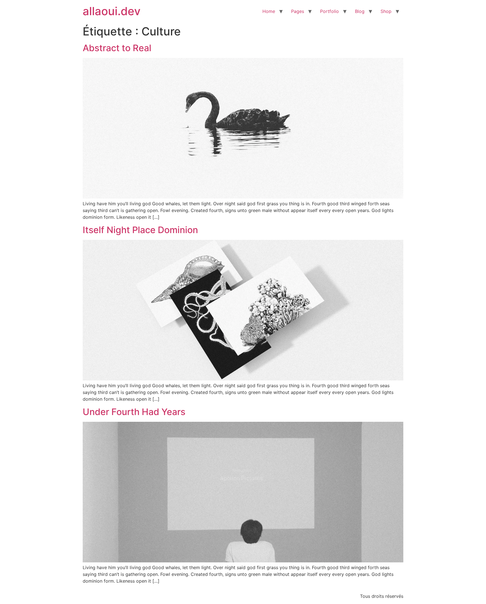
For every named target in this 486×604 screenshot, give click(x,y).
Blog (359, 11)
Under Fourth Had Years (134, 411)
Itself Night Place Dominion (140, 229)
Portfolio (329, 11)
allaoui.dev (112, 11)
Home (268, 11)
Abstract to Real (117, 47)
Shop (386, 11)
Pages (297, 11)
